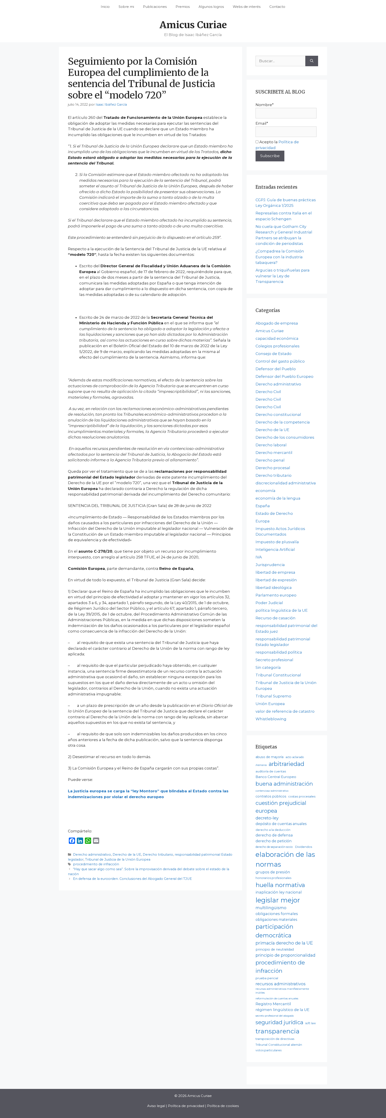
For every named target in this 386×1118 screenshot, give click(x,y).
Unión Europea (270, 703)
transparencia (278, 1031)
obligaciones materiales (276, 919)
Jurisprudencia (270, 564)
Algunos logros (211, 6)
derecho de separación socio (274, 847)
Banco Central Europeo (276, 777)
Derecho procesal (273, 468)
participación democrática (274, 931)
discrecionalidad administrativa (286, 483)
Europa (263, 521)
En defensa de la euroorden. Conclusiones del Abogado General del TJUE (132, 879)
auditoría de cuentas (271, 771)
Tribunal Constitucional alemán (279, 1044)
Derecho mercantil (274, 452)
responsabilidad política (279, 652)
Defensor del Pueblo (276, 369)
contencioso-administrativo (272, 790)
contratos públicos (271, 796)
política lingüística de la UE (282, 610)
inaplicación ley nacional (279, 892)
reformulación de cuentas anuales (277, 998)
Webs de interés (246, 6)
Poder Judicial (269, 603)
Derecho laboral (271, 445)
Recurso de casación (276, 618)
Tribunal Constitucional (278, 675)
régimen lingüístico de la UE (282, 1009)
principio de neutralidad (275, 949)
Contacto (277, 6)
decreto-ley (267, 818)
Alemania (261, 765)
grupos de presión (273, 872)
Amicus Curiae (193, 25)
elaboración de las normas (285, 859)
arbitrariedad (286, 764)
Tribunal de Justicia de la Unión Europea (117, 859)
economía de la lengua (278, 498)
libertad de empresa (275, 572)
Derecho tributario (158, 855)
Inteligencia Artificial (275, 549)
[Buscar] (311, 61)
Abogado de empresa (277, 323)
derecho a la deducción (273, 830)
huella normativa (280, 885)
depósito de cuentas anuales (281, 824)
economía (265, 490)
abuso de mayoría (269, 757)
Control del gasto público (280, 361)
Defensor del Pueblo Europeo (284, 376)
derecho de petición (274, 841)
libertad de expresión (276, 580)
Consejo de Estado (274, 353)
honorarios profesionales (273, 878)
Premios (183, 6)
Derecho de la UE (127, 855)
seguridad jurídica (279, 1022)
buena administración (284, 783)
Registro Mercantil (273, 1003)
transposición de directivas (275, 1039)
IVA (259, 557)
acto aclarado (294, 757)
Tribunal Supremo (273, 696)
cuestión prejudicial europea (281, 807)
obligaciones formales (277, 913)
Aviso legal (156, 1106)
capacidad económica (277, 338)
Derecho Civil (268, 391)
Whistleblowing (271, 719)
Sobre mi (126, 6)
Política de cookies (223, 1106)
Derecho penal (270, 460)
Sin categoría (268, 667)
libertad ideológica (274, 587)
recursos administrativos (281, 983)
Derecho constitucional (278, 414)
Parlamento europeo (276, 595)
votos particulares (268, 1050)
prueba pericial (267, 978)
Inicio (105, 6)
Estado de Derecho (274, 513)
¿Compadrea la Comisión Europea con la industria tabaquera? (280, 257)
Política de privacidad (186, 1106)
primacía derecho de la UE (284, 943)
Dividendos (303, 847)
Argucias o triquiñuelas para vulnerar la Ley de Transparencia (283, 276)
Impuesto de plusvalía (277, 542)
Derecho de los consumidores (285, 437)
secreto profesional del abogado (275, 1015)
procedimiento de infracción (96, 864)
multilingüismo (271, 907)
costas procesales (301, 796)
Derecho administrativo (92, 855)
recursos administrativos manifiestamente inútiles (282, 990)
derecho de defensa (274, 835)
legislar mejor (278, 900)
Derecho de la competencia (283, 422)
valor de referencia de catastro (285, 711)
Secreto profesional (274, 660)
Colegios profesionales (278, 346)
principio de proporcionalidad (285, 955)
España (263, 506)
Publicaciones (155, 6)
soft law (310, 1023)
